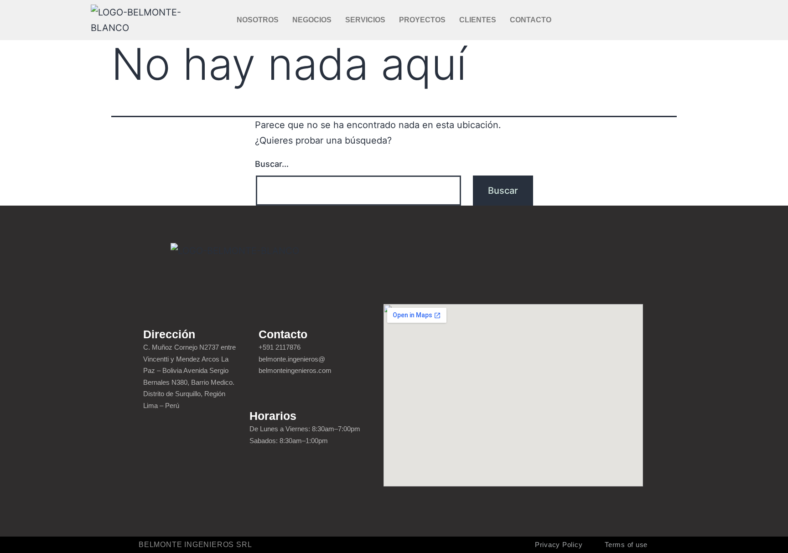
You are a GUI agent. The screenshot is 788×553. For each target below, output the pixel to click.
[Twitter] (650, 20)
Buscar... (272, 164)
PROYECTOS (422, 20)
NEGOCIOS (312, 20)
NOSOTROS (258, 20)
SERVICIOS (365, 20)
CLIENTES (477, 20)
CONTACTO (530, 20)
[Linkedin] (667, 20)
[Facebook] (633, 20)
